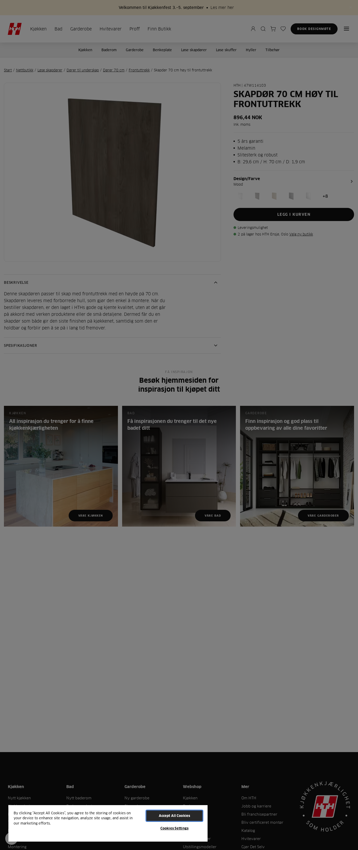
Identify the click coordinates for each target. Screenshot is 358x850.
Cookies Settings (174, 828)
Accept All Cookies (174, 816)
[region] (108, 823)
